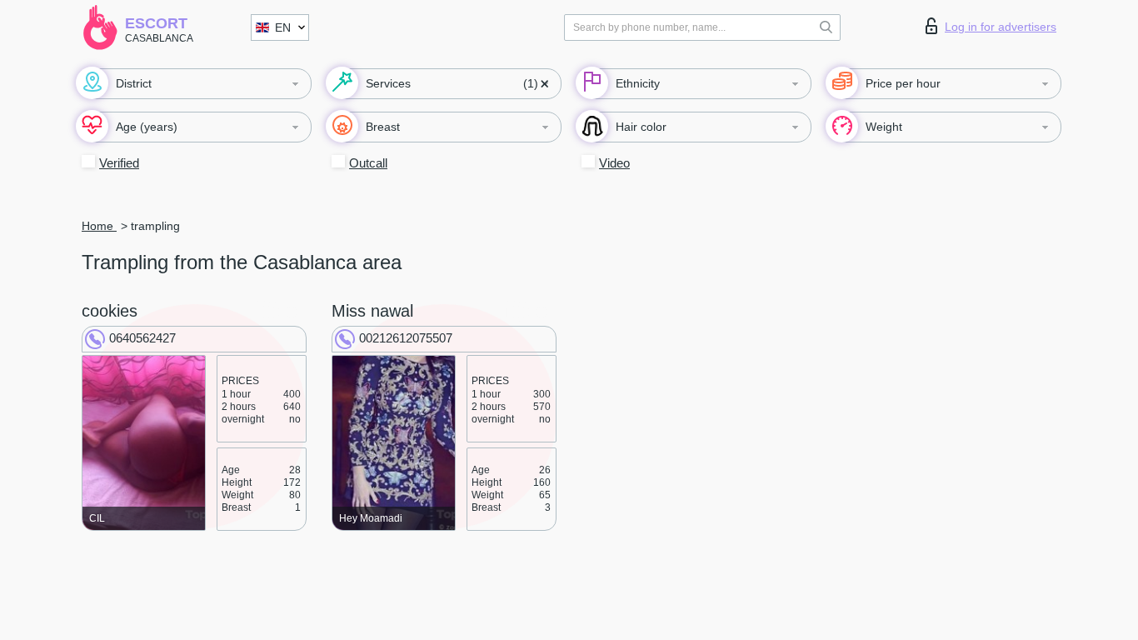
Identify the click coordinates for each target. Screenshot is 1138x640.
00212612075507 (405, 338)
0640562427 (142, 338)
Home (99, 225)
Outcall (368, 163)
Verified (119, 163)
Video (614, 163)
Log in (1000, 26)
